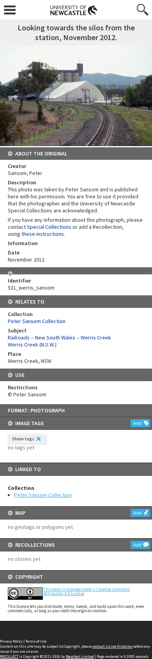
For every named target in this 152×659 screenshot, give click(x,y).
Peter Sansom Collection (43, 494)
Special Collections (49, 226)
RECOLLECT (9, 656)
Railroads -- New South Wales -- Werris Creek (59, 337)
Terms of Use (35, 641)
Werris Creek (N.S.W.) (32, 344)
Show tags (23, 439)
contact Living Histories (112, 646)
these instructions (42, 233)
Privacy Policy (11, 641)
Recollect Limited (80, 656)
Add (137, 423)
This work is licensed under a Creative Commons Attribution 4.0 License (87, 591)
